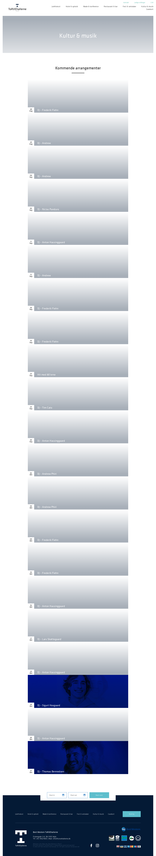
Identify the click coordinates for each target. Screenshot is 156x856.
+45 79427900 (41, 839)
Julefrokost (56, 6)
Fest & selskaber (129, 6)
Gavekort (149, 9)
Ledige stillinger (139, 2)
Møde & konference (91, 6)
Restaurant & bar (110, 6)
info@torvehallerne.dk (61, 839)
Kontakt (126, 2)
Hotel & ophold (72, 6)
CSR (152, 2)
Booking (131, 814)
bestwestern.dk (75, 846)
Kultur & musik (147, 6)
